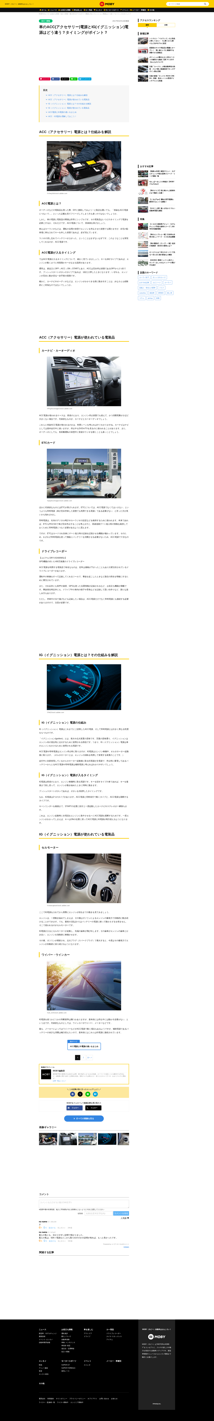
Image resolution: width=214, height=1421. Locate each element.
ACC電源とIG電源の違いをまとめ (62, 112)
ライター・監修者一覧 (47, 1402)
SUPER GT (65, 1365)
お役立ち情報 (65, 10)
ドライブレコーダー (113, 1333)
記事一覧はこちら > (59, 1081)
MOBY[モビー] (43, 14)
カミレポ (87, 1365)
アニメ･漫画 (43, 1368)
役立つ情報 (64, 14)
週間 (147, 25)
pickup (150, 298)
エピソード (157, 282)
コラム (141, 298)
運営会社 (42, 1399)
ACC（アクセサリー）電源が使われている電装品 (68, 99)
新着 (158, 298)
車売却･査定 (65, 1346)
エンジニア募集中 (76, 1402)
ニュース (53, 10)
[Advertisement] (84, 56)
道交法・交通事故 (67, 1348)
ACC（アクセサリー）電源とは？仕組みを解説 (68, 95)
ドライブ (87, 1336)
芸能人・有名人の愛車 (147, 288)
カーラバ (167, 282)
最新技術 (42, 1336)
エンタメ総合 (44, 1374)
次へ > (89, 1057)
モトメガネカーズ (159, 277)
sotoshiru (142, 293)
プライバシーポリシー (77, 1399)
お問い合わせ (104, 1399)
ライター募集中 (62, 1402)
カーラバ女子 (144, 277)
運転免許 (64, 1333)
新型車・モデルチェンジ (48, 1333)
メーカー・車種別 (139, 10)
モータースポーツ (112, 10)
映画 (40, 1365)
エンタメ (99, 10)
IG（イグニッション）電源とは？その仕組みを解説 (69, 104)
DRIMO (160, 293)
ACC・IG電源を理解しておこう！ (62, 116)
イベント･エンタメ (46, 1339)
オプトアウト (92, 1399)
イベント (125, 10)
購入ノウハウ (66, 1336)
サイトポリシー (61, 1399)
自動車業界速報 (44, 1342)
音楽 (40, 1371)
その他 (151, 10)
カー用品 (89, 10)
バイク (161, 288)
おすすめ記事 (144, 282)
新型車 (152, 293)
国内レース (65, 1371)
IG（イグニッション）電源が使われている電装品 (68, 108)
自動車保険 (65, 1339)
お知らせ (114, 1399)
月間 (165, 25)
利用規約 (126, 1247)
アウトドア (88, 1333)
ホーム (44, 10)
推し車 (169, 293)
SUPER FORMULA (68, 1368)
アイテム (109, 1339)
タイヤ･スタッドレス (114, 1336)
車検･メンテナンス (68, 1342)
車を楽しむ (78, 10)
